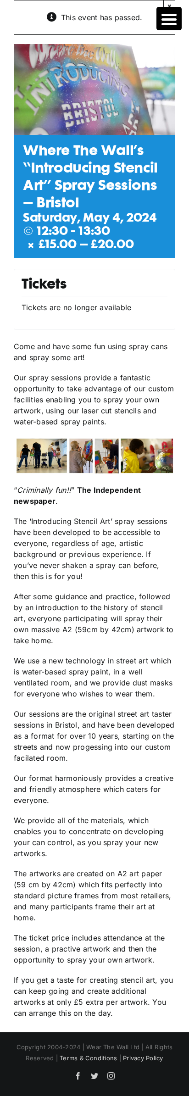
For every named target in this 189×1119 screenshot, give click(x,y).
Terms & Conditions (88, 1058)
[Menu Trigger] (169, 18)
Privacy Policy (143, 1058)
